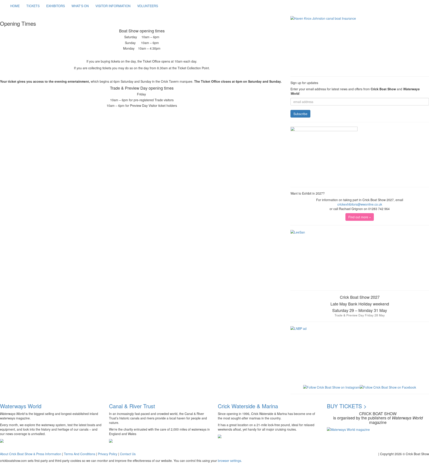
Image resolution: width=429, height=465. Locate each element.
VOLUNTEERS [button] (147, 6)
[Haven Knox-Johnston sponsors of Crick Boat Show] (359, 44)
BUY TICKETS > (347, 406)
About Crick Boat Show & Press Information (30, 454)
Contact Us (128, 454)
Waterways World (20, 406)
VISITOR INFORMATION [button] (112, 6)
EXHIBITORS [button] (55, 6)
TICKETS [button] (33, 6)
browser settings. (230, 460)
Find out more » (359, 217)
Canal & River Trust (132, 406)
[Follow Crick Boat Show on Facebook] (388, 387)
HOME (15, 6)
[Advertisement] (81, 119)
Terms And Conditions (79, 454)
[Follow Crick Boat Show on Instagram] (331, 387)
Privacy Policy (107, 454)
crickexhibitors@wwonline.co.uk (359, 204)
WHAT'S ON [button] (80, 6)
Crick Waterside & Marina (248, 406)
